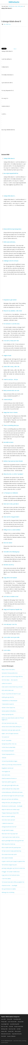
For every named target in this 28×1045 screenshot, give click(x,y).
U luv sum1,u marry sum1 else (11, 340)
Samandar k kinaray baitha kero (10, 673)
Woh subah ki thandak (7, 858)
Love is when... (7, 650)
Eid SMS (19, 1029)
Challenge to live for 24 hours (11, 261)
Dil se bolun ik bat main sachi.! (9, 854)
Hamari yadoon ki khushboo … (9, 711)
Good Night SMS (5, 1024)
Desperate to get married (10, 300)
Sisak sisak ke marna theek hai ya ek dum (12, 687)
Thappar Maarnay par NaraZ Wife (10, 813)
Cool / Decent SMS (12, 1021)
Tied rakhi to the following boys (11, 551)
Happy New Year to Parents (11, 412)
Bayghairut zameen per (7, 768)
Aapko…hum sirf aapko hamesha (10, 733)
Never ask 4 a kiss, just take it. (11, 504)
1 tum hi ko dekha (6, 878)
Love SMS (3, 1019)
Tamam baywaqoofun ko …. (9, 754)
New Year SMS (12, 1029)
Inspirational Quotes (17, 1033)
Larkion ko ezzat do (7, 683)
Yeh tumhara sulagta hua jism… (10, 864)
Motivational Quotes (6, 1033)
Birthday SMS (4, 1029)
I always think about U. (9, 158)
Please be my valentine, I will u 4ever (13, 311)
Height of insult (7, 355)
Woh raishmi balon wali (7, 690)
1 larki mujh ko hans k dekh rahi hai (10, 837)
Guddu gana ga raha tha (8, 697)
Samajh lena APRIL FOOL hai (9, 744)
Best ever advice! (8, 542)
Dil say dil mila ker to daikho (9, 889)
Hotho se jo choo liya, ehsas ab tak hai (11, 764)
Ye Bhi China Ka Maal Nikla (8, 747)
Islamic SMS (4, 1031)
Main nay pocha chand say (8, 844)
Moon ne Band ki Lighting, (8, 816)
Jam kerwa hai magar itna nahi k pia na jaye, (13, 795)
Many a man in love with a (8, 669)
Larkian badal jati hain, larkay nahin (10, 789)
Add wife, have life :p (9, 564)
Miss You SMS (4, 1026)
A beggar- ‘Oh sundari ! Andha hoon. (11, 871)
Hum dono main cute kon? (8, 820)
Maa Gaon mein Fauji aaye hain (10, 833)
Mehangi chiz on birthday (8, 892)
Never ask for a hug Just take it (11, 517)
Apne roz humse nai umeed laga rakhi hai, (12, 676)
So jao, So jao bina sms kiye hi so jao (11, 693)
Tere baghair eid (6, 771)
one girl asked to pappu (8, 830)
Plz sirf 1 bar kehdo (6, 740)
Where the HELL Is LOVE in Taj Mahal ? (13, 474)
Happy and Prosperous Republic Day (13, 609)
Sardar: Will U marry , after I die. (11, 366)
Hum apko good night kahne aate (10, 785)
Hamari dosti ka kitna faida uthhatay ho (12, 726)
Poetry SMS (4, 1021)
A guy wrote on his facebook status (11, 875)
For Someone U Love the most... (12, 323)
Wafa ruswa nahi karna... (10, 242)
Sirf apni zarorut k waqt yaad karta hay (11, 851)
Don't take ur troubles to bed (11, 596)
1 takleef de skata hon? (7, 823)
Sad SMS (11, 1026)
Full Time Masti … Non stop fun (10, 680)
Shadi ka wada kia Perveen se (9, 778)
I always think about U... (9, 196)
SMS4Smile (14, 1)
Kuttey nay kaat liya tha (7, 714)
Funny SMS (9, 1019)
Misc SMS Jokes (19, 6)
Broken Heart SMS (18, 1026)
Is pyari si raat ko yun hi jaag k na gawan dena (13, 861)
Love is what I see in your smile (11, 637)
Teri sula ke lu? (5, 737)
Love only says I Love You (10, 624)
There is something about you (11, 425)
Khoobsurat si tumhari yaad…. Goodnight (12, 806)
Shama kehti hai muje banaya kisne (12, 229)
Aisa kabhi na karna (8, 442)
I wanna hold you (8, 399)
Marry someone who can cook (11, 390)
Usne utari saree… (6, 775)
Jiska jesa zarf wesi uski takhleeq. (10, 799)
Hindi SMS (3, 1036)
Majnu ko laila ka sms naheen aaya (10, 809)
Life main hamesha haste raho (9, 723)
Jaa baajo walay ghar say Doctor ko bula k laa (13, 868)
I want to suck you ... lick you (11, 379)
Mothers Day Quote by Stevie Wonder (13, 461)
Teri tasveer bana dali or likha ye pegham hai (13, 882)
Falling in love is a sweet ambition (12, 530)
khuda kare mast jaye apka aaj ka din (11, 730)
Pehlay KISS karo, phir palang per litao (11, 802)
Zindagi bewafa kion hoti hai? (9, 827)
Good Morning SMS (14, 1024)
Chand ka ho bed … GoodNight (9, 885)
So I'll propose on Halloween (11, 493)
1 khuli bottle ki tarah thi (8, 704)
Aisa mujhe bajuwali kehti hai (11, 173)
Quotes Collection (11, 1036)
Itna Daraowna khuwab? (8, 751)
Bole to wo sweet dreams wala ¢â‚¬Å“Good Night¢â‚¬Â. (13, 718)
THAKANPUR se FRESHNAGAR (9, 700)
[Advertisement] (9, 14)
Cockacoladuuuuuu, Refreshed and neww (12, 792)
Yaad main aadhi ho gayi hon (9, 782)
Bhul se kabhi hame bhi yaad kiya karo (11, 847)
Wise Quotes (18, 1031)
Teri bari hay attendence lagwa (9, 761)
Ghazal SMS (20, 1021)
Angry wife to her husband (10, 577)
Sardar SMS (11, 1031)
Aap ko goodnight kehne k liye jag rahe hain (13, 840)
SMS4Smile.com (8, 1040)
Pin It (15, 49)
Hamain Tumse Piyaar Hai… (9, 707)
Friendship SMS (17, 1019)
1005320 (4, 757)
